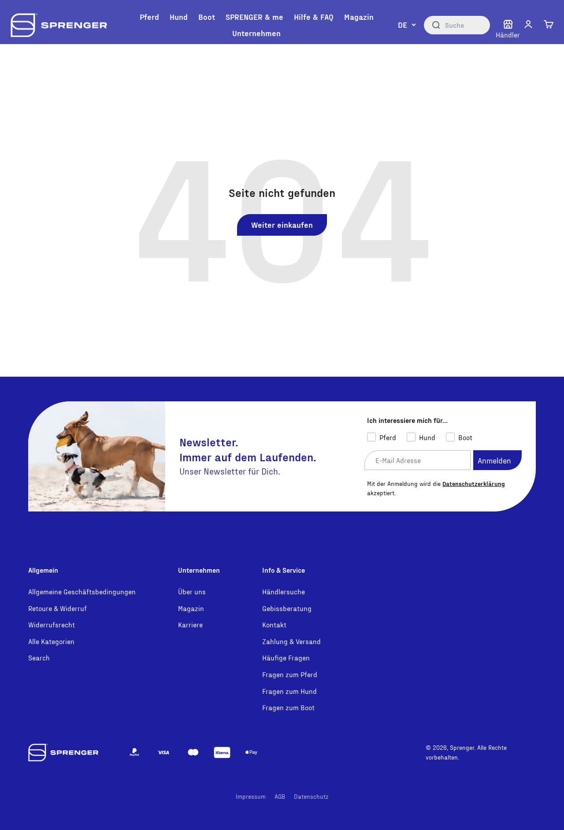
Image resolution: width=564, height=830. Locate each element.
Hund (179, 16)
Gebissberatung (287, 608)
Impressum (251, 796)
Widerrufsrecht (51, 624)
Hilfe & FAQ (314, 16)
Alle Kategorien (51, 641)
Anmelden (494, 460)
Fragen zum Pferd (289, 674)
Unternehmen (256, 32)
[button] (528, 24)
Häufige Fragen (286, 657)
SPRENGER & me (254, 16)
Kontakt (274, 624)
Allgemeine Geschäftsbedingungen (82, 591)
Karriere (190, 624)
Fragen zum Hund (289, 691)
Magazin (359, 16)
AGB (280, 796)
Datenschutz (311, 796)
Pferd (149, 16)
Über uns (192, 591)
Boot (206, 16)
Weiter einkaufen (282, 224)
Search (39, 657)
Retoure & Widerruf (57, 608)
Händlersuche (283, 591)
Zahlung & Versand (291, 641)
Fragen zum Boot (288, 707)
